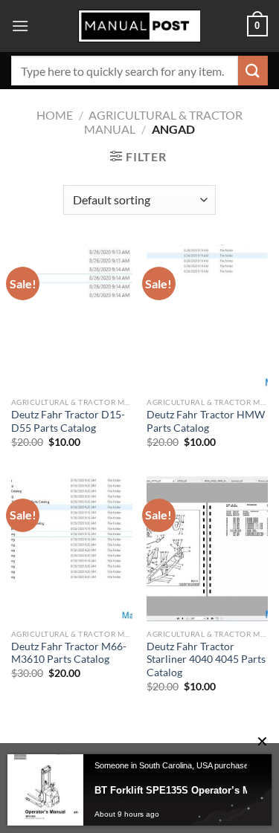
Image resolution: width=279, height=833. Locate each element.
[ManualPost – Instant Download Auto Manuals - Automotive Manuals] (140, 26)
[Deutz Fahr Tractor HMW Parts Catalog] (207, 316)
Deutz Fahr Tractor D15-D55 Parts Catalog (68, 421)
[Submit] (253, 70)
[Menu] (20, 25)
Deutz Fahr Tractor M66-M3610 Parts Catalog (68, 653)
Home (54, 115)
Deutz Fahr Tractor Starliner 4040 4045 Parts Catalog (206, 659)
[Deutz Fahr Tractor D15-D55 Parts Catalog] (71, 316)
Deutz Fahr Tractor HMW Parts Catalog (206, 421)
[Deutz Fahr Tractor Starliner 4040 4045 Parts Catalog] (207, 548)
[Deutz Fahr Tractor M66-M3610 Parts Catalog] (71, 548)
